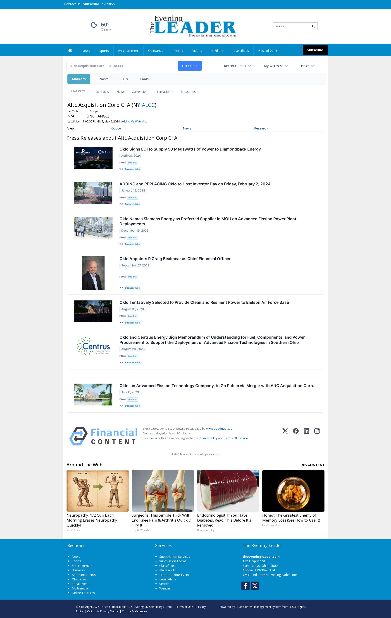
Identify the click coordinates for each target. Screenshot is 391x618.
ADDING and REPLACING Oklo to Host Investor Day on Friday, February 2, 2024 (195, 184)
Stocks (103, 79)
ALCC (148, 104)
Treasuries (188, 91)
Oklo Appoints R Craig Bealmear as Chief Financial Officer (175, 258)
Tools (144, 79)
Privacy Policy (208, 438)
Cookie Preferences (134, 611)
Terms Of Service (236, 438)
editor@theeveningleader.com (275, 574)
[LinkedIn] (306, 436)
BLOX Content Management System (258, 606)
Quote (116, 128)
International (164, 91)
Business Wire (132, 169)
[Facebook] (295, 436)
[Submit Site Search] (313, 26)
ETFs (124, 79)
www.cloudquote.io (219, 428)
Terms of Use (184, 606)
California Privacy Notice (102, 611)
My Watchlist (273, 66)
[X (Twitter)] (285, 436)
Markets (79, 79)
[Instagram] (317, 436)
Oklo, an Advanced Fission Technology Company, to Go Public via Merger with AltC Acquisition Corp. (216, 385)
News (120, 91)
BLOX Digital (297, 606)
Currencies (139, 91)
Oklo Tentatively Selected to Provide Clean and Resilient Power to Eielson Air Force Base (204, 302)
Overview (102, 91)
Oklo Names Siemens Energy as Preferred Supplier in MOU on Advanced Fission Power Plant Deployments (207, 221)
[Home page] (192, 26)
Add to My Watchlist (134, 121)
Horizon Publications (113, 606)
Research (261, 128)
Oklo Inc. (132, 162)
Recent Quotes (235, 66)
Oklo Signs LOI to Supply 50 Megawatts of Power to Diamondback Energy (190, 149)
